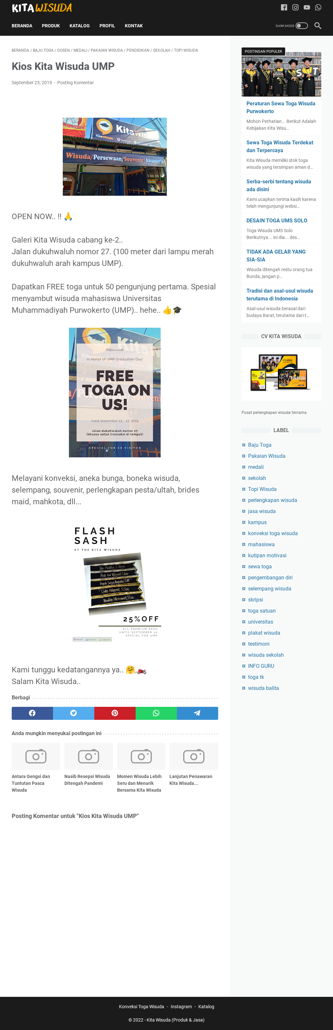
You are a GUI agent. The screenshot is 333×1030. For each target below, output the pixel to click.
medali (256, 467)
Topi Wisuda (262, 489)
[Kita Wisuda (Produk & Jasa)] (46, 7)
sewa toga (260, 566)
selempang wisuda (269, 589)
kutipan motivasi (267, 555)
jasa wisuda (262, 511)
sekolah (257, 478)
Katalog (80, 25)
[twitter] (73, 713)
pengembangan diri (270, 577)
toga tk (256, 677)
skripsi (255, 600)
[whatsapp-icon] (318, 8)
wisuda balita (263, 688)
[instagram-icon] (295, 8)
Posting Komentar (75, 82)
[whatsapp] (156, 713)
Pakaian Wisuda (267, 456)
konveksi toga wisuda (273, 533)
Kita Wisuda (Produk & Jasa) (176, 1020)
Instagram (181, 1006)
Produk (51, 25)
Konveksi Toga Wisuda (141, 1006)
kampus (257, 522)
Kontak (134, 25)
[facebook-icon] (284, 8)
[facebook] (32, 713)
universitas (260, 622)
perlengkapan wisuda (272, 500)
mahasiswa (261, 544)
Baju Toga (260, 445)
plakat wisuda (264, 633)
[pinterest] (115, 713)
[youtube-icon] (307, 8)
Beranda (22, 25)
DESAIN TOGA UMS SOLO (276, 221)
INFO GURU (261, 666)
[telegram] (197, 713)
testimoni (259, 644)
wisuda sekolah (266, 655)
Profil (107, 25)
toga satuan (262, 611)
